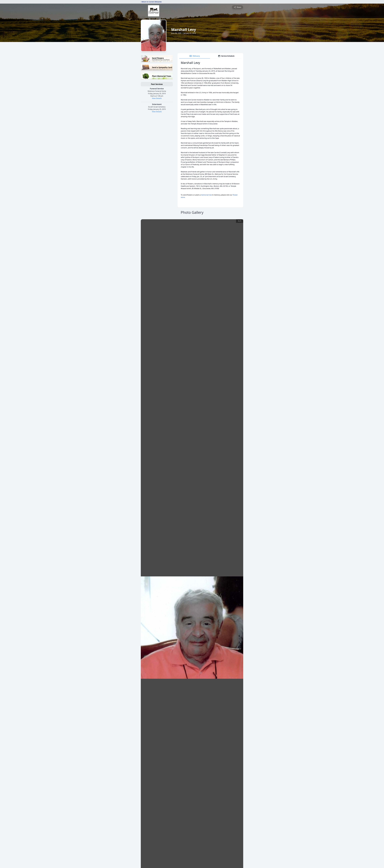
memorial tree (206, 195)
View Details (157, 98)
